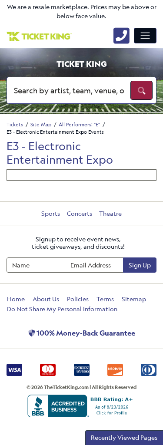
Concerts (79, 213)
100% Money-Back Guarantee (85, 333)
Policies (78, 299)
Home (16, 299)
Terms (105, 299)
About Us (46, 299)
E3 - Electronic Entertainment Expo (60, 152)
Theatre (110, 213)
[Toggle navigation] (145, 35)
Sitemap (134, 299)
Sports (50, 213)
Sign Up (140, 265)
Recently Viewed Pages (124, 437)
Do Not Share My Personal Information (62, 309)
